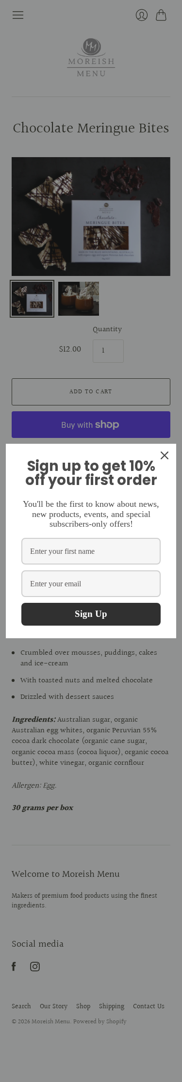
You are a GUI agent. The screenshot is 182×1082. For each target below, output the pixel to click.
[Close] (164, 455)
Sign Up (91, 614)
